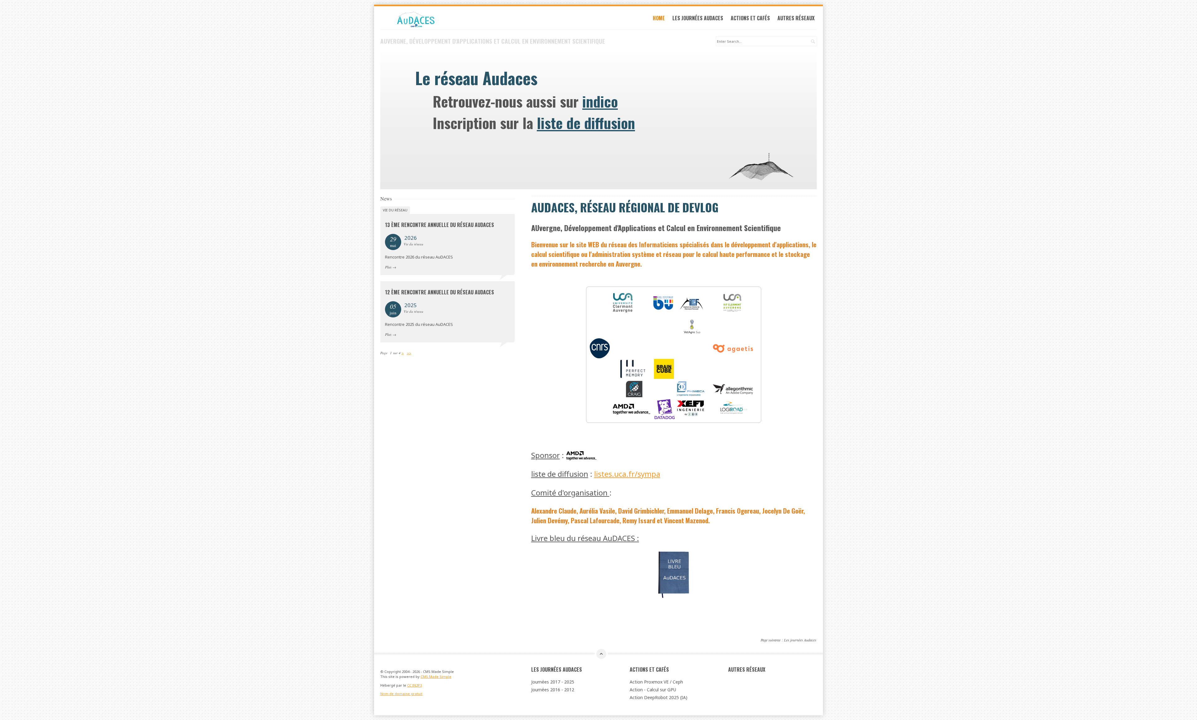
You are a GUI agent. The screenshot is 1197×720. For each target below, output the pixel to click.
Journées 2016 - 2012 (552, 690)
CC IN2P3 (414, 685)
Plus (388, 266)
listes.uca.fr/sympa (627, 474)
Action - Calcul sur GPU (653, 690)
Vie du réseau (395, 210)
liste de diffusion (586, 122)
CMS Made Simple (436, 676)
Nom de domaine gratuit (401, 693)
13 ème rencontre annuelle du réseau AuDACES (439, 225)
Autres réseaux (796, 18)
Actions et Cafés (750, 18)
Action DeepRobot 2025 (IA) (658, 697)
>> (409, 352)
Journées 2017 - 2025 (552, 682)
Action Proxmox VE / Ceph (656, 682)
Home (659, 18)
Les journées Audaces (697, 18)
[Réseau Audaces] (447, 19)
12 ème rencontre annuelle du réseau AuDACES (439, 292)
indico (600, 101)
